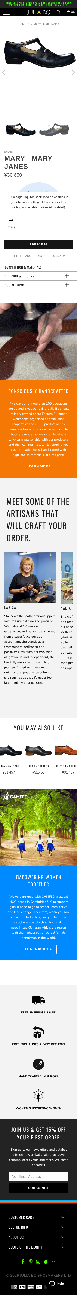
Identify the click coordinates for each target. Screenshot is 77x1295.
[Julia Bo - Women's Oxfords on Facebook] (23, 1262)
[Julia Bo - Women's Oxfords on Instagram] (38, 1262)
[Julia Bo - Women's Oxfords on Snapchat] (46, 1262)
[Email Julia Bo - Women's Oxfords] (53, 1262)
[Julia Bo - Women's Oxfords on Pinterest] (30, 1262)
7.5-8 (11, 228)
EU (18, 219)
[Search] (60, 12)
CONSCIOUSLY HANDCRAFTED (38, 390)
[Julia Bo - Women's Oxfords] (38, 12)
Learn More (39, 466)
